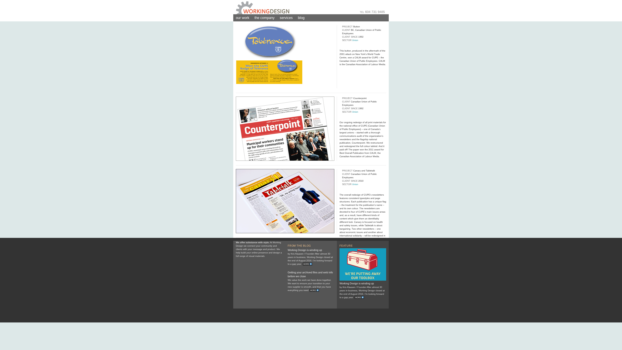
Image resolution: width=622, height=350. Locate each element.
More (306, 264)
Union (355, 40)
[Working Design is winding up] (363, 280)
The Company (264, 18)
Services (286, 18)
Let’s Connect (259, 283)
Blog (301, 18)
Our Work (242, 18)
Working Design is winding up (305, 250)
